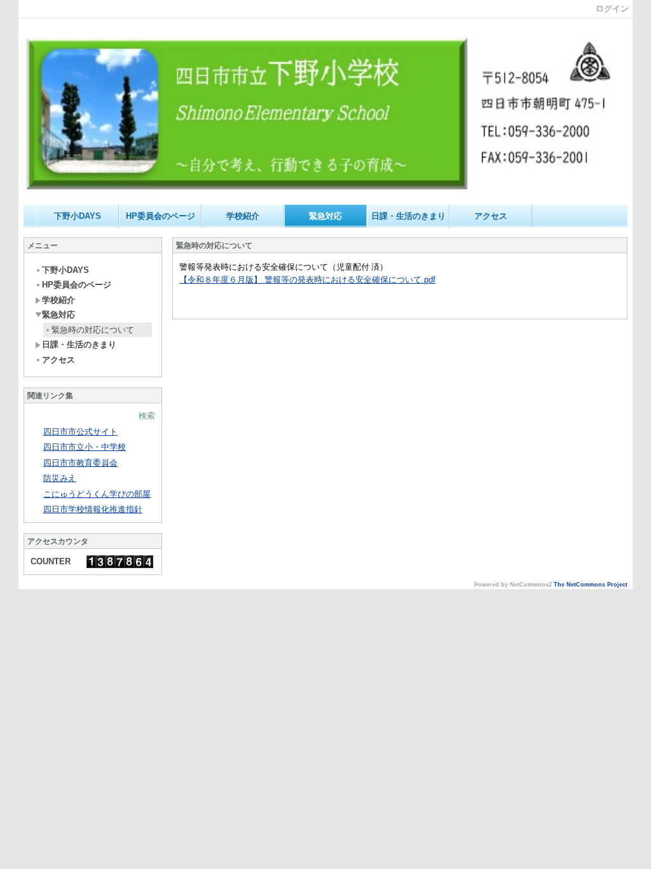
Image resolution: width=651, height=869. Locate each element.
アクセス (490, 216)
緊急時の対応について (92, 330)
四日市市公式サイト (80, 431)
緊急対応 (325, 216)
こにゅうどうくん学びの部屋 (97, 494)
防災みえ (59, 478)
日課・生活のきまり (408, 216)
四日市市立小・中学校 (84, 447)
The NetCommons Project (590, 584)
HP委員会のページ (160, 216)
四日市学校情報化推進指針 (92, 509)
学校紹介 (242, 216)
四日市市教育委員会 (80, 463)
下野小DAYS (77, 216)
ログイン (612, 8)
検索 (147, 416)
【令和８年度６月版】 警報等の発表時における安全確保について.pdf (307, 279)
